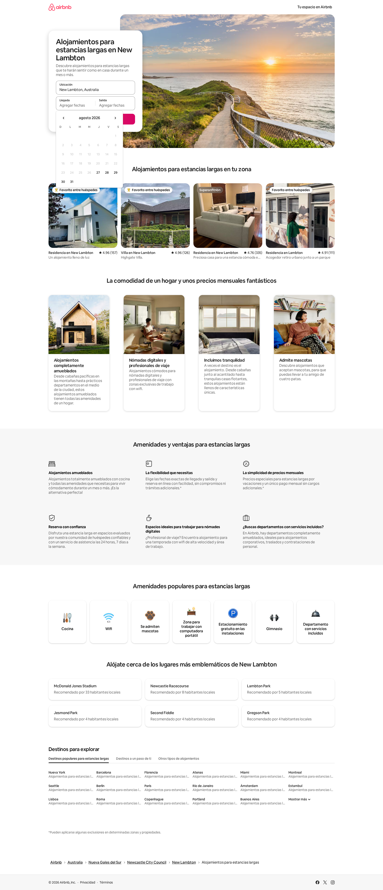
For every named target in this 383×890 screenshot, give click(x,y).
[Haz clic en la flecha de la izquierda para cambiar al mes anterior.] (63, 118)
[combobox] (95, 89)
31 (71, 182)
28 (107, 173)
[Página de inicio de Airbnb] (60, 7)
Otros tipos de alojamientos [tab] (178, 759)
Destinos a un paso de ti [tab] (133, 759)
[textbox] (75, 105)
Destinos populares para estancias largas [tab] (79, 759)
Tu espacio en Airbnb (314, 7)
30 (63, 182)
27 (98, 173)
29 (115, 173)
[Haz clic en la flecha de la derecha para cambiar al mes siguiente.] (115, 118)
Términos (106, 882)
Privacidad (87, 882)
